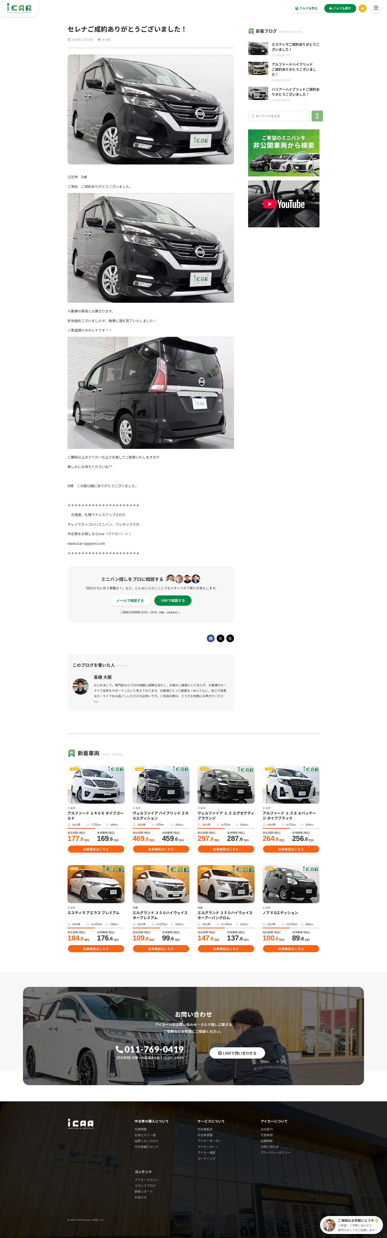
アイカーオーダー (210, 1141)
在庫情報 (141, 1129)
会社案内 (267, 1129)
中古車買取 (205, 1135)
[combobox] (279, 116)
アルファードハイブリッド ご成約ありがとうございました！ (294, 69)
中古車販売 (205, 1129)
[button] (210, 638)
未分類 (106, 39)
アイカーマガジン (147, 1180)
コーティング (206, 1158)
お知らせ (141, 1197)
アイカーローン (208, 1146)
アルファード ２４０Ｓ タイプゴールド (96, 815)
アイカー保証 (206, 1152)
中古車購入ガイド (147, 1146)
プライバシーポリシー (276, 1152)
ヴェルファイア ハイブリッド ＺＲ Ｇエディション (161, 815)
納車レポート (144, 1191)
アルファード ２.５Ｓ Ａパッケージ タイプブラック (289, 815)
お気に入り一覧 (145, 1135)
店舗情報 (267, 1141)
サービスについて (211, 1121)
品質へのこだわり (147, 1141)
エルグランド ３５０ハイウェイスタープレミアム (160, 915)
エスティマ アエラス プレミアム (94, 912)
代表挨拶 (267, 1135)
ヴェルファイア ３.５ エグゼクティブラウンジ (226, 815)
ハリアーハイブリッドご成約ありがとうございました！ (295, 92)
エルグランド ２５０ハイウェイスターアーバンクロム (225, 915)
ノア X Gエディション (280, 912)
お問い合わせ (270, 1146)
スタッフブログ (145, 1185)
